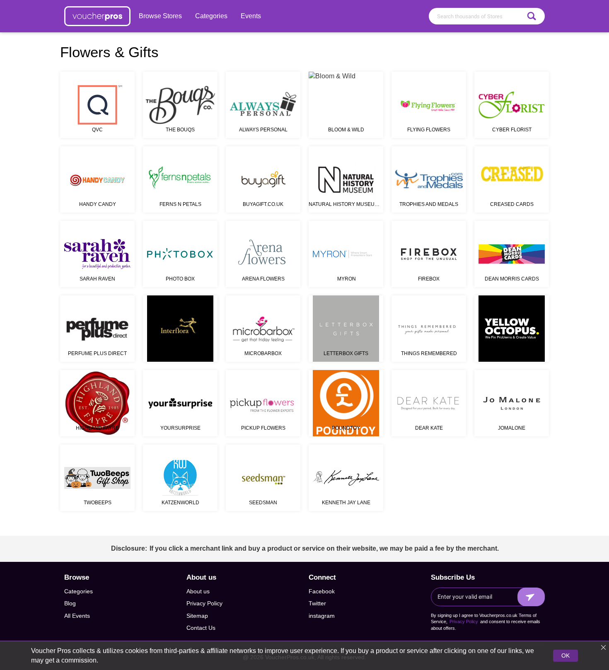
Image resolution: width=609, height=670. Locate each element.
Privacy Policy (204, 603)
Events (251, 15)
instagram (322, 615)
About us (198, 591)
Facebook (322, 591)
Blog (70, 603)
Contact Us (200, 627)
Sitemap (197, 615)
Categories (211, 15)
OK (565, 655)
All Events (77, 615)
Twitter (317, 603)
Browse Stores (160, 15)
